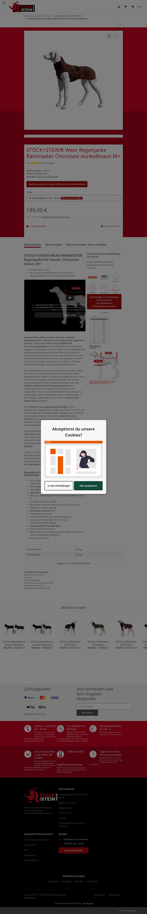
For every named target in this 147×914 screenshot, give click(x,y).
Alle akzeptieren (88, 485)
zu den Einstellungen (59, 485)
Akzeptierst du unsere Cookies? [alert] (73, 432)
